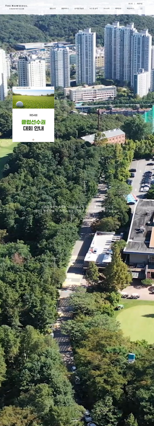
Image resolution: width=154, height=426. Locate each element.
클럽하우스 (65, 8)
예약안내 (118, 8)
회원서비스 (130, 8)
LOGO (16, 7)
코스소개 (106, 8)
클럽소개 (53, 8)
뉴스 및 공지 (94, 8)
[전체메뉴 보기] (141, 9)
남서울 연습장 (79, 8)
